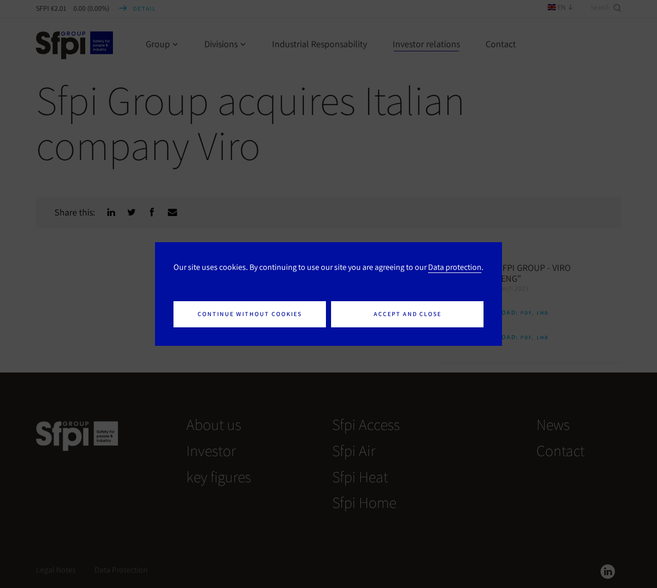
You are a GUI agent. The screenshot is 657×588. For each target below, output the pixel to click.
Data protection (454, 266)
